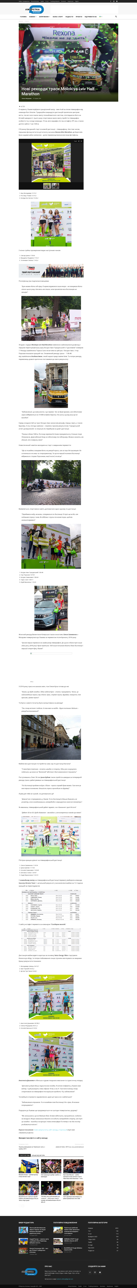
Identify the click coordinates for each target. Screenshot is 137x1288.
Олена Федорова (27, 98)
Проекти (79, 17)
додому (21, 21)
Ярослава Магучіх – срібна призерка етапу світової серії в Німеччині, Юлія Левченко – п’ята (73, 1176)
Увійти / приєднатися (24, 1)
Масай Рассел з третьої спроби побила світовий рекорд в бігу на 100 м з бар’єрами (28, 1198)
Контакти (63, 1)
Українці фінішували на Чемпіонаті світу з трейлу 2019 (32, 1148)
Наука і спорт (58, 17)
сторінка (63, 1130)
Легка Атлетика (35, 1)
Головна (23, 17)
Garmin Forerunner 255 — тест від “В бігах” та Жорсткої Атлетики (39, 1250)
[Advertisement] (84, 9)
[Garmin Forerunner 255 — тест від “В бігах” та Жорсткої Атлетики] (23, 1251)
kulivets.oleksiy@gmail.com (65, 1279)
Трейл (42, 1)
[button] (116, 17)
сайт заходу (53, 1130)
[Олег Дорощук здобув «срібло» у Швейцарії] (51, 1166)
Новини (32, 17)
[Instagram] (113, 1)
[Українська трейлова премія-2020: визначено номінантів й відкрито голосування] (58, 1230)
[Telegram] (116, 1)
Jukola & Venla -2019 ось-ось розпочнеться (70, 1147)
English (77, 1)
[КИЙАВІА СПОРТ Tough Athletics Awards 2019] (58, 1241)
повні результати (41, 1130)
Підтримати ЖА (91, 17)
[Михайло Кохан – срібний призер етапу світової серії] (29, 1166)
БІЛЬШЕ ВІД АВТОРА (38, 1155)
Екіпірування (44, 17)
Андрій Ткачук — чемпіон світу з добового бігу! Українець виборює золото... (39, 1241)
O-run (46, 1)
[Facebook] (110, 1)
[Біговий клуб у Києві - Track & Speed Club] (51, 271)
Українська (70, 1)
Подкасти (69, 17)
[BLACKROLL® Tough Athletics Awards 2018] (58, 1250)
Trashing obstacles (54, 1)
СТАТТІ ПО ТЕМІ (25, 1155)
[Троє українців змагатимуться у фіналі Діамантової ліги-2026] (73, 1188)
